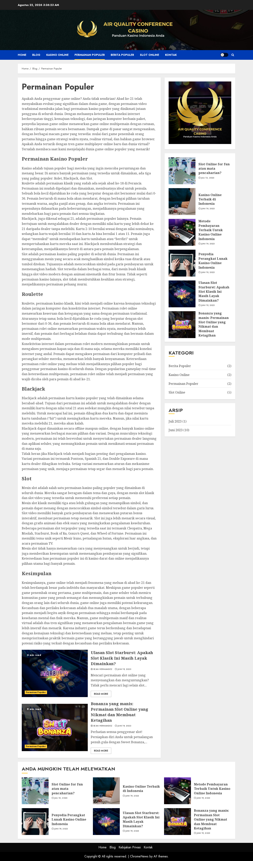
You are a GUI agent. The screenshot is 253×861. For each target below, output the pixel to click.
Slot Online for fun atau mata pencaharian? (182, 170)
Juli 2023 (175, 421)
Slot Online (149, 55)
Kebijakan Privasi (130, 847)
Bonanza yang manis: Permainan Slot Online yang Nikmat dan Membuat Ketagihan (55, 727)
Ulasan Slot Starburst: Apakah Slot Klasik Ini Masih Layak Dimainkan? (55, 673)
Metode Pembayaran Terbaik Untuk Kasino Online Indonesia (182, 232)
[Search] (232, 55)
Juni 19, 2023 (124, 669)
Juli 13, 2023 (207, 178)
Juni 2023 (176, 430)
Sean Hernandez (102, 669)
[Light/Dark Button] (224, 55)
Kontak (171, 55)
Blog (36, 55)
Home (22, 55)
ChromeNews (139, 856)
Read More (101, 694)
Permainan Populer (90, 55)
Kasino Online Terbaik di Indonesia (182, 201)
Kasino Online (57, 55)
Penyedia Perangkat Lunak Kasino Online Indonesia (182, 263)
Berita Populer (122, 55)
